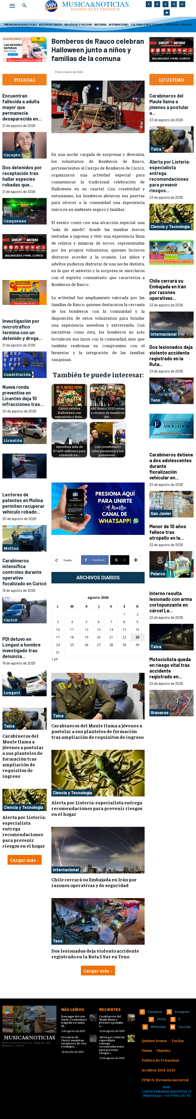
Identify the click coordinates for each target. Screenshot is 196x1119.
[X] (174, 4)
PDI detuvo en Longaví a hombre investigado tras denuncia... (21, 647)
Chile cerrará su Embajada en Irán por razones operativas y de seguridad (94, 882)
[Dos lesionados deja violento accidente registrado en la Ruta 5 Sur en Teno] (98, 921)
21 (111, 637)
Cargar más (23, 860)
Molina (11, 548)
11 (72, 629)
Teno (57, 940)
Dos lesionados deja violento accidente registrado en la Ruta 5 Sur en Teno (95, 953)
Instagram (182, 1012)
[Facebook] (149, 4)
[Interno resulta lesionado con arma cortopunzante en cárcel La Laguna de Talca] (171, 637)
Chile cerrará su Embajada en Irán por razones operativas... (167, 289)
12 (86, 629)
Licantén (13, 440)
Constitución (17, 374)
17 (58, 637)
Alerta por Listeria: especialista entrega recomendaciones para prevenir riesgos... (170, 176)
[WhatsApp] (182, 4)
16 (137, 629)
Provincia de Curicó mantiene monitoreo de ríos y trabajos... (73, 1042)
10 (58, 629)
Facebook (155, 1012)
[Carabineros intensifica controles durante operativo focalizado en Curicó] (24, 610)
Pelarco (158, 573)
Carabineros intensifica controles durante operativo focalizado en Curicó (24, 572)
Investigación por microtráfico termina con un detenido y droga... (22, 329)
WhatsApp (158, 1027)
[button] (24, 5)
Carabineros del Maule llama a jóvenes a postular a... (169, 104)
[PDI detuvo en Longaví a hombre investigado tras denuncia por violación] (24, 683)
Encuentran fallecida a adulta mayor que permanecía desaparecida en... (22, 107)
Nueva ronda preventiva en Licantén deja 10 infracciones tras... (23, 395)
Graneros (160, 712)
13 (99, 629)
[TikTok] (166, 4)
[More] (136, 560)
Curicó (10, 619)
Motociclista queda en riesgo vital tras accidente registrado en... (170, 667)
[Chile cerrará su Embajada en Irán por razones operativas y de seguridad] (98, 850)
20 (99, 637)
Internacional (66, 869)
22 (124, 637)
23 (137, 637)
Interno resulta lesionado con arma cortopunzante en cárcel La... (170, 601)
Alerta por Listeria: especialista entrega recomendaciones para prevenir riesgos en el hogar (24, 831)
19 (86, 637)
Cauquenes (15, 220)
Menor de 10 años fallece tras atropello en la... (167, 532)
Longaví (12, 692)
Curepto (12, 154)
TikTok (161, 1019)
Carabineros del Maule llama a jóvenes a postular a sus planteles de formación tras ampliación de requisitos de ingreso (23, 756)
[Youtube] (167, 13)
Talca (9, 726)
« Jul (54, 659)
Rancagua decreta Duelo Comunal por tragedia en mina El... (74, 1021)
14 (111, 629)
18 (72, 637)
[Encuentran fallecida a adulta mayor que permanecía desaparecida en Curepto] (24, 145)
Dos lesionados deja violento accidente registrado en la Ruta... (171, 355)
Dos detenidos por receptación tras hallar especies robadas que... (22, 176)
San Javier (161, 513)
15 (124, 629)
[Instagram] (157, 4)
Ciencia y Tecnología (23, 807)
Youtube (184, 1027)
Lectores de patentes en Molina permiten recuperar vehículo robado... (23, 503)
